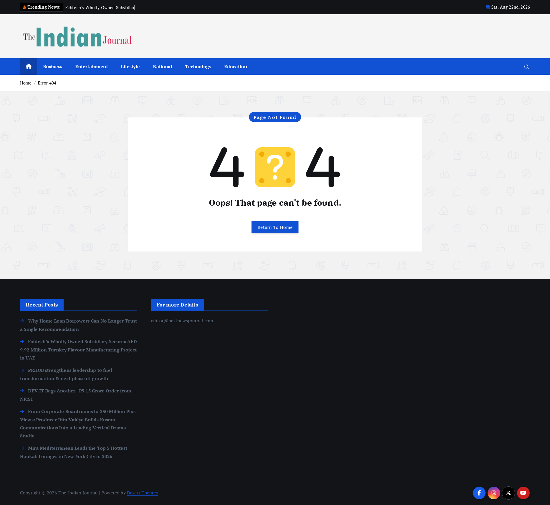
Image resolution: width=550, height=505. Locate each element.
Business (52, 66)
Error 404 (47, 83)
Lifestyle (130, 66)
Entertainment (91, 66)
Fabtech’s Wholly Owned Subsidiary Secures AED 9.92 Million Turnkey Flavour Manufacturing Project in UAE (78, 349)
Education (235, 66)
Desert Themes (142, 493)
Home (26, 83)
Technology (198, 66)
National (162, 66)
